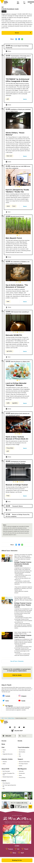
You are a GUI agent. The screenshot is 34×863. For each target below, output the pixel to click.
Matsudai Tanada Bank (24, 761)
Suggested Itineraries (8, 754)
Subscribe (21, 771)
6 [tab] (22, 332)
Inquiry (4, 780)
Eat (19, 754)
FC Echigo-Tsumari (23, 763)
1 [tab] (15, 186)
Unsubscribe (22, 773)
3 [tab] (19, 186)
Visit (3, 7)
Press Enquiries (6, 783)
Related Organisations (8, 776)
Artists (4, 763)
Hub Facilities (22, 751)
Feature (10, 849)
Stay (20, 756)
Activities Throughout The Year (8, 774)
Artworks (5, 761)
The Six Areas (22, 749)
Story (14, 853)
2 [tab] (17, 186)
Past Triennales (6, 771)
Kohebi (20, 765)
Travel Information (23, 747)
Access (4, 741)
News (3, 744)
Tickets (4, 749)
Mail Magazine (22, 768)
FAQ (4, 788)
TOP (3, 718)
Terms (20, 775)
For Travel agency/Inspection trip (9, 786)
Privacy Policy (22, 777)
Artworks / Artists (7, 759)
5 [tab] (21, 332)
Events (20, 741)
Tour (4, 751)
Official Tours (11, 718)
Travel (26, 849)
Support (20, 759)
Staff (22, 853)
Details (25, 99)
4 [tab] (21, 186)
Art (18, 849)
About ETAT (5, 768)
